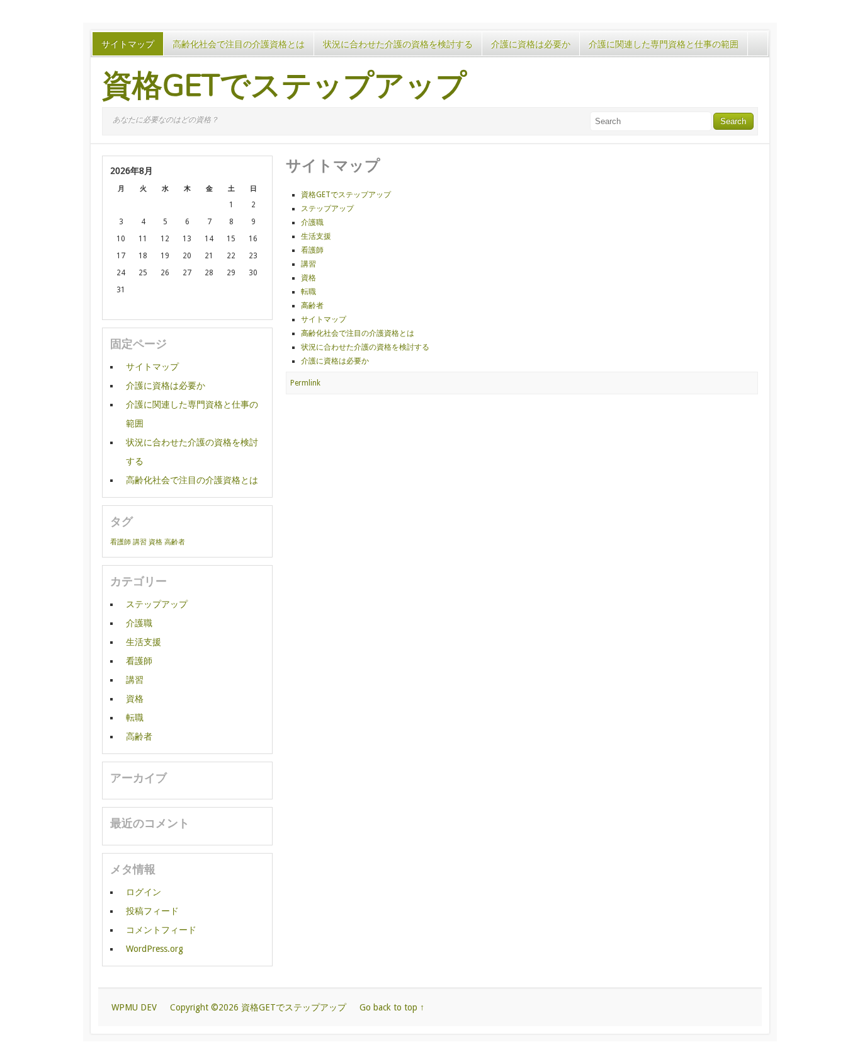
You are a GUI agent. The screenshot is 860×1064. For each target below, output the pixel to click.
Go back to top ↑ (391, 1007)
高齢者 (312, 305)
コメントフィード (161, 930)
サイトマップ (127, 44)
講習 (308, 264)
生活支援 (316, 236)
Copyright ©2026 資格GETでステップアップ (258, 1007)
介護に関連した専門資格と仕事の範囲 (663, 44)
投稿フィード (152, 911)
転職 (308, 291)
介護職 (312, 222)
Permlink (305, 383)
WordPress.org (154, 949)
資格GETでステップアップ (284, 85)
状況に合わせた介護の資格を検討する (398, 44)
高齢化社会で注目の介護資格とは (239, 44)
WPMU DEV (134, 1007)
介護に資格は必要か (530, 44)
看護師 (312, 250)
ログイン (143, 892)
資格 (308, 277)
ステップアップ (327, 208)
